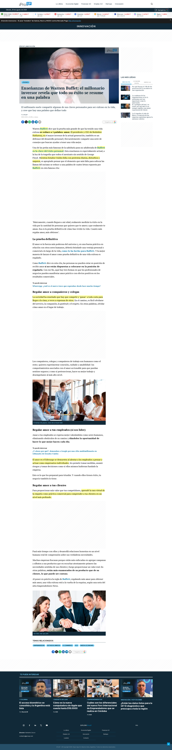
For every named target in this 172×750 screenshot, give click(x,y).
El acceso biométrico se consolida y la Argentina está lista (34, 705)
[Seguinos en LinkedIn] (35, 725)
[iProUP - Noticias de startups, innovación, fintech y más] (24, 4)
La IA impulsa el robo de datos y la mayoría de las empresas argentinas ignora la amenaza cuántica (142, 116)
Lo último (59, 4)
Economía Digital (72, 4)
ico (76, 645)
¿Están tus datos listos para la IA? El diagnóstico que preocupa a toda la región (136, 706)
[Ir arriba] (168, 744)
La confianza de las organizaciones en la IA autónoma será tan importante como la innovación (140, 99)
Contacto (86, 738)
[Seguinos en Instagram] (24, 725)
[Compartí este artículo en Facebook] (22, 121)
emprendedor (39, 645)
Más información (74, 21)
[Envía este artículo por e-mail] (39, 121)
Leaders (66, 738)
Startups (109, 4)
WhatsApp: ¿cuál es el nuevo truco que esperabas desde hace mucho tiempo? (67, 286)
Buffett (44, 128)
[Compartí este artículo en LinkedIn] (32, 121)
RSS (137, 725)
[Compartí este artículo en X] (26, 121)
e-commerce (67, 645)
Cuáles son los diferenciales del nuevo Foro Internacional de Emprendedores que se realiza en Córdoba (102, 706)
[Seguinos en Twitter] (41, 725)
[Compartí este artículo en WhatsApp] (29, 121)
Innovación (119, 4)
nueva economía (87, 645)
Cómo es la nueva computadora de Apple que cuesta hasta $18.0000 (67, 705)
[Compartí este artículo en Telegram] (36, 121)
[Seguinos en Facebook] (29, 725)
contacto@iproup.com (26, 736)
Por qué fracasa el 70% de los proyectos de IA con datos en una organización (142, 88)
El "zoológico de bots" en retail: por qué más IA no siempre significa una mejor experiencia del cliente (141, 107)
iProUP (25, 115)
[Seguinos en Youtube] (47, 725)
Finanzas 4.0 (86, 4)
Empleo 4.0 (98, 4)
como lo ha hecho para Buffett (78, 250)
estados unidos (53, 645)
